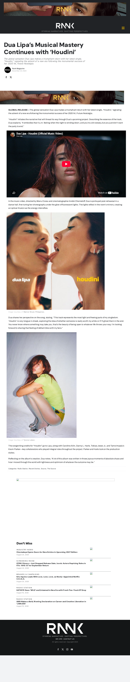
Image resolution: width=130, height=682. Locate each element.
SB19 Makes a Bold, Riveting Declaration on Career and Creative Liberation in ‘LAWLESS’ (51, 602)
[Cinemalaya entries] (91, 548)
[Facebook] (6, 77)
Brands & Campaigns (28, 574)
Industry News (25, 550)
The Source (51, 469)
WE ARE (59, 639)
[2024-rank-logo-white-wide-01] (65, 23)
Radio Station (23, 469)
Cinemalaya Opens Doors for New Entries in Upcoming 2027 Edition (47, 552)
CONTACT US (68, 639)
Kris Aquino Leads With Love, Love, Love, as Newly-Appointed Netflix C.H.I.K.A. (48, 578)
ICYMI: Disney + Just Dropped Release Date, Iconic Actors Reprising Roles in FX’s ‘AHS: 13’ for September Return (51, 564)
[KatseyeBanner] (91, 586)
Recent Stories (34, 469)
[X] (11, 77)
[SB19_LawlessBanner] (91, 598)
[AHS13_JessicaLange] (91, 560)
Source (43, 469)
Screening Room (26, 561)
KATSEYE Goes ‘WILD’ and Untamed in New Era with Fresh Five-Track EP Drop (51, 590)
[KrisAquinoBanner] (91, 573)
